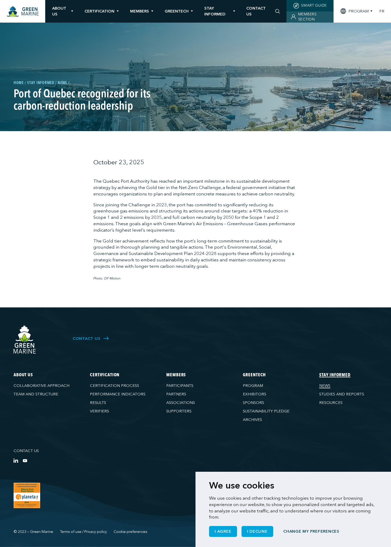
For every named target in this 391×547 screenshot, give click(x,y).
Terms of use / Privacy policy (83, 531)
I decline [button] (257, 531)
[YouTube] (25, 460)
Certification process (114, 385)
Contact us (26, 450)
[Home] (23, 12)
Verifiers (99, 411)
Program (253, 385)
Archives (252, 419)
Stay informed (214, 11)
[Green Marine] (25, 339)
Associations (180, 402)
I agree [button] (223, 531)
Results (98, 402)
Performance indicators (117, 394)
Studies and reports (341, 394)
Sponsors (253, 402)
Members (139, 11)
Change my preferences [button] (311, 531)
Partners (176, 394)
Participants (179, 385)
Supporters (179, 411)
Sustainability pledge (266, 411)
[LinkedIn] (16, 460)
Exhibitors (254, 394)
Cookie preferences (130, 531)
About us (59, 11)
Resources (331, 402)
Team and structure (36, 394)
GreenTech (177, 11)
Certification (99, 11)
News (324, 385)
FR (381, 11)
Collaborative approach (41, 385)
